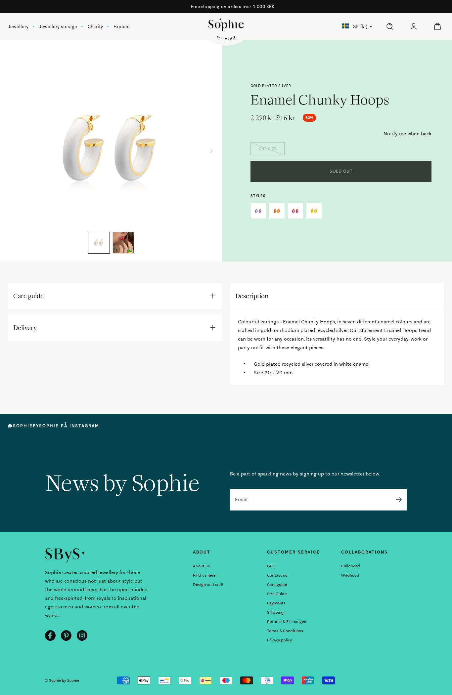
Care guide (277, 584)
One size (267, 148)
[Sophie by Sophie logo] (226, 29)
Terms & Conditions (285, 631)
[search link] (390, 26)
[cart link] (437, 26)
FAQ (271, 566)
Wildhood (350, 575)
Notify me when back (407, 133)
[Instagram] (82, 635)
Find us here (204, 575)
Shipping (275, 612)
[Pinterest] (66, 635)
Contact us (277, 575)
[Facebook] (50, 635)
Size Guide (277, 593)
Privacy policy (279, 640)
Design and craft (208, 584)
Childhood (350, 566)
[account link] (414, 26)
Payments (276, 603)
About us (201, 566)
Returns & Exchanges (286, 621)
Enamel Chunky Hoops (258, 211)
